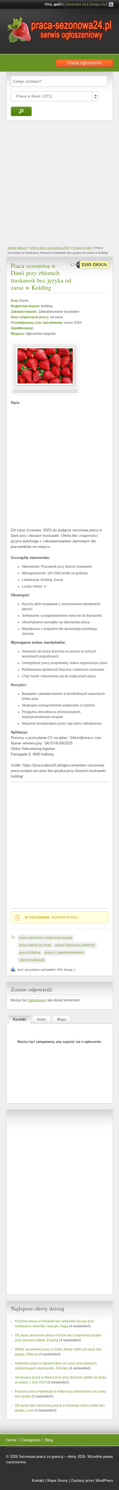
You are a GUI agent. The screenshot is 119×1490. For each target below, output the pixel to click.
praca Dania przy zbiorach (75, 945)
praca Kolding (29, 953)
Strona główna (17, 247)
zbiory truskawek (32, 960)
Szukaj (21, 111)
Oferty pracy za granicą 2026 (49, 247)
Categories (30, 1440)
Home (11, 1440)
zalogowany (37, 1000)
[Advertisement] (59, 183)
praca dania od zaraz (35, 945)
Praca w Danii (82, 247)
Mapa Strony (57, 1480)
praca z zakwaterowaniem (64, 953)
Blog (49, 1440)
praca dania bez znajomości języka (45, 938)
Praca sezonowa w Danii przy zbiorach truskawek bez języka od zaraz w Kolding (41, 276)
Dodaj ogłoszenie (84, 63)
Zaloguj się (97, 4)
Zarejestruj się (75, 4)
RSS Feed (111, 4)
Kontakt (38, 1480)
